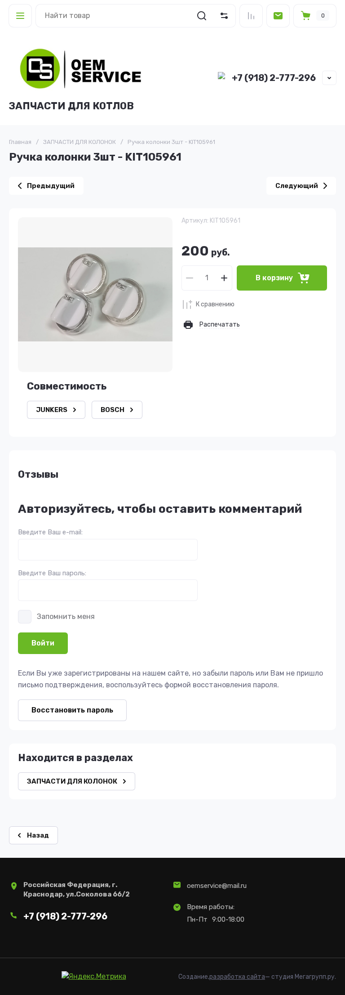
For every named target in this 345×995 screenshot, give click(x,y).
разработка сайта (237, 977)
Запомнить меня (66, 616)
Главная (20, 142)
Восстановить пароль (72, 710)
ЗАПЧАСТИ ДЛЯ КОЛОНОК (79, 142)
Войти (42, 643)
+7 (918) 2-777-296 (274, 77)
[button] (20, 15)
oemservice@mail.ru (217, 886)
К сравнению (215, 304)
